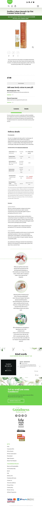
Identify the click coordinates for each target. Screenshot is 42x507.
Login (12, 6)
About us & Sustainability (12, 466)
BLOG (8, 471)
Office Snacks (10, 451)
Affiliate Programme (11, 492)
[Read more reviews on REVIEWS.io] (8, 371)
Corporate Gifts (10, 449)
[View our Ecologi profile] (21, 423)
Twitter (19, 415)
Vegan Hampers (10, 458)
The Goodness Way (11, 468)
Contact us (9, 480)
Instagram (22, 415)
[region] (29, 366)
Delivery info (10, 475)
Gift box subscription (11, 453)
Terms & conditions (11, 482)
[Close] (34, 17)
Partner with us (10, 489)
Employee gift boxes (11, 478)
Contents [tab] (16, 109)
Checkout (15, 6)
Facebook (16, 415)
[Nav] (38, 6)
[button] (18, 366)
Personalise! (10, 456)
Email (25, 415)
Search (8, 6)
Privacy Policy (10, 485)
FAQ (8, 473)
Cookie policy (10, 487)
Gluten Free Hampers (12, 460)
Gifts (8, 446)
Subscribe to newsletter (15, 400)
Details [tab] (26, 109)
